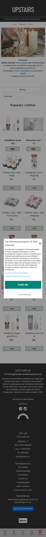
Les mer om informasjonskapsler (16, 273)
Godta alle (23, 284)
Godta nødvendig (25, 294)
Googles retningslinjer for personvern (17, 276)
